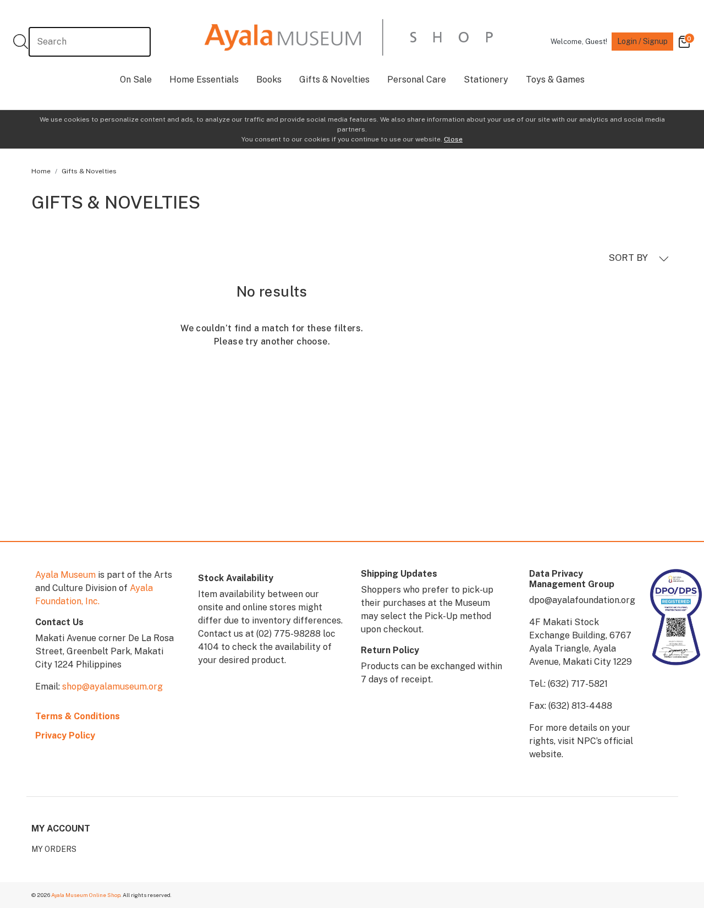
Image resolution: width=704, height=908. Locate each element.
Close (453, 139)
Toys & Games (555, 79)
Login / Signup (642, 41)
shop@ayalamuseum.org (112, 686)
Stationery (486, 79)
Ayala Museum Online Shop (85, 894)
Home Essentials (204, 79)
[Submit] (20, 41)
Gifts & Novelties (334, 79)
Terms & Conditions (77, 716)
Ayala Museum (65, 575)
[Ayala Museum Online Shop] (349, 37)
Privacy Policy (65, 735)
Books (269, 79)
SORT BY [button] (629, 257)
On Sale (136, 79)
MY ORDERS (53, 849)
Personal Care (416, 79)
